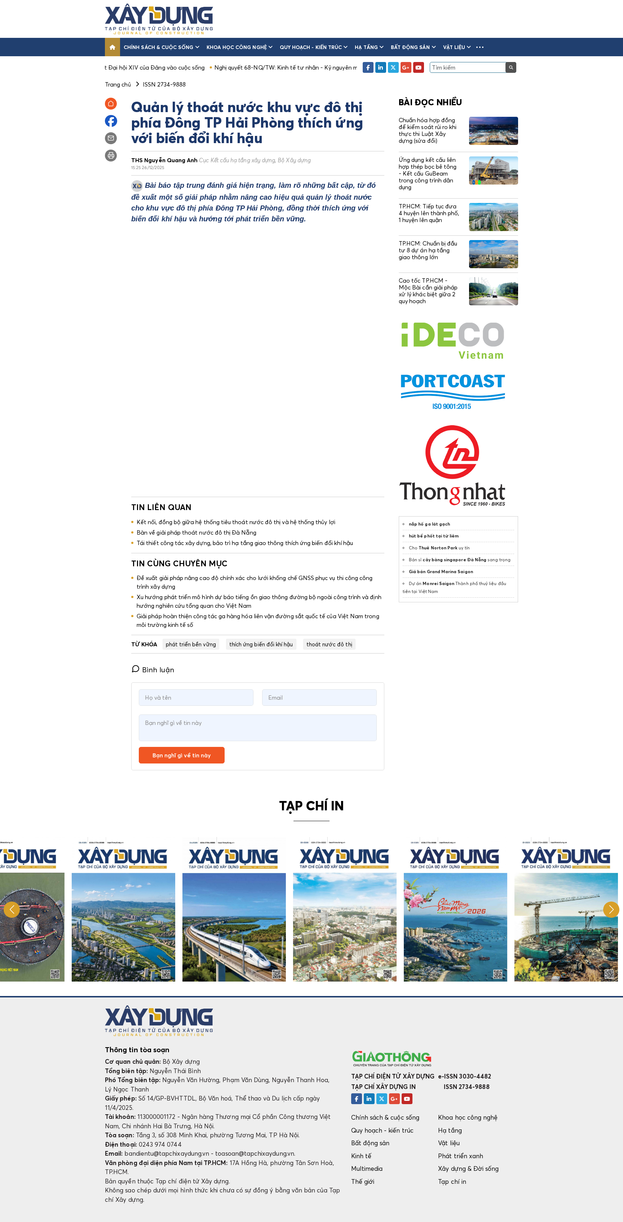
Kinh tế (361, 1156)
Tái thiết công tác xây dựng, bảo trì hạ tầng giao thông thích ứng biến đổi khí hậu (245, 542)
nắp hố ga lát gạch (429, 524)
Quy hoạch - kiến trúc (311, 47)
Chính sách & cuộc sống (158, 47)
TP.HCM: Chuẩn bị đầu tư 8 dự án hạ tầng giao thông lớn (428, 250)
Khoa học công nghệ (237, 47)
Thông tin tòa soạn (137, 1049)
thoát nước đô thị (329, 644)
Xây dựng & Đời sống (468, 1168)
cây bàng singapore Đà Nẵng (454, 559)
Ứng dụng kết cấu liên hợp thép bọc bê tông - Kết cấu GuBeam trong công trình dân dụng (427, 173)
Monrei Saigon (438, 583)
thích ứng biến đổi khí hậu (261, 644)
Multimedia (367, 1168)
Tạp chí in (452, 1181)
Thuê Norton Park (438, 547)
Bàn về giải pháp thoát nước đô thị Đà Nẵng (196, 532)
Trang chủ (118, 84)
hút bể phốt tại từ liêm (434, 536)
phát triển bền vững (191, 644)
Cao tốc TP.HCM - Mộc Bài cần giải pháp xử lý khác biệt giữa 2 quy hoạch (428, 291)
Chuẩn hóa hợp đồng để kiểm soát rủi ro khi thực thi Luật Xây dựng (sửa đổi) (427, 130)
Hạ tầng (366, 47)
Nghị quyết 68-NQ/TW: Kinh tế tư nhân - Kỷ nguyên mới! (227, 67)
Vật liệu (454, 47)
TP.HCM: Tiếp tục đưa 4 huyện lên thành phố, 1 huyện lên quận (429, 213)
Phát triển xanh (460, 1156)
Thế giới (363, 1181)
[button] (479, 47)
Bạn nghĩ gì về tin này (182, 755)
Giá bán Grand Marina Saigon (441, 571)
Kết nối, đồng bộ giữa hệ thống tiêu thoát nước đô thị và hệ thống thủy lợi (236, 522)
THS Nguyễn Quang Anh (221, 160)
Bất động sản (410, 47)
